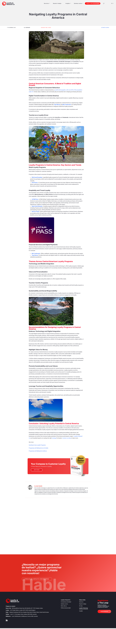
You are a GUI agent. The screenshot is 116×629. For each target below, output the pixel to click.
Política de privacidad (65, 608)
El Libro (81, 606)
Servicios (46, 3)
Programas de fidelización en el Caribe (38, 448)
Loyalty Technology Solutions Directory (83, 608)
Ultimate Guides (105, 27)
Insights (81, 611)
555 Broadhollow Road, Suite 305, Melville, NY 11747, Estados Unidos (27, 608)
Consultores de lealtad (66, 602)
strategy (54, 438)
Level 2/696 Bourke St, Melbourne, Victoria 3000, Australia (25, 616)
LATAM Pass (35, 199)
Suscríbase (104, 611)
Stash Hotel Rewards (37, 206)
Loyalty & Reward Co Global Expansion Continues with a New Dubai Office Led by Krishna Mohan (47, 539)
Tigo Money (57, 104)
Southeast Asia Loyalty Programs (37, 445)
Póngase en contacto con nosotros (37, 579)
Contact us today (66, 438)
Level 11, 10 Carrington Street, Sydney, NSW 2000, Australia (23, 614)
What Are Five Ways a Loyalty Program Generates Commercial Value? (37, 529)
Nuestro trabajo (57, 3)
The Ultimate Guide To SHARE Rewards (25, 519)
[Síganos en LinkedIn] (7, 620)
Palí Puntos (35, 182)
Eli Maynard (38, 486)
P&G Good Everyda (36, 177)
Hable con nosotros (92, 3)
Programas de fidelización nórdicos (38, 451)
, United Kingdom (22, 610)
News (16, 541)
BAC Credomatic (36, 253)
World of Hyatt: (36, 211)
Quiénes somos (78, 3)
